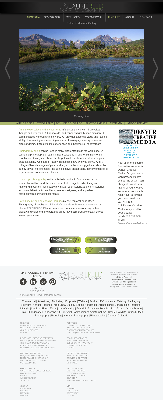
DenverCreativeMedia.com (133, 223)
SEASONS (24, 380)
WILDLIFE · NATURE (75, 368)
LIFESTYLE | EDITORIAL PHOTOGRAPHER (37, 348)
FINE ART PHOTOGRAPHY (31, 328)
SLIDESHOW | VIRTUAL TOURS (79, 343)
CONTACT (146, 17)
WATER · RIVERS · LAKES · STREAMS (35, 371)
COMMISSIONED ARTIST (77, 358)
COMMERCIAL (94, 17)
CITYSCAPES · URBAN (76, 373)
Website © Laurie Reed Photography (124, 272)
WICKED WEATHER (28, 378)
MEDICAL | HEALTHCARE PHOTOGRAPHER (38, 340)
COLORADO (25, 391)
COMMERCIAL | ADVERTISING (79, 325)
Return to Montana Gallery (81, 23)
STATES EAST (72, 391)
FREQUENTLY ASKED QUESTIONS (34, 356)
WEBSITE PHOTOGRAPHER (78, 328)
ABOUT (129, 17)
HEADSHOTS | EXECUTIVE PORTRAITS (36, 338)
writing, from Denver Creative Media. (124, 287)
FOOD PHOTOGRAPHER (77, 338)
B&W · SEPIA (72, 378)
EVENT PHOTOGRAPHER (77, 340)
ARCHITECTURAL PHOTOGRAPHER (35, 343)
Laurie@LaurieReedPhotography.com (73, 204)
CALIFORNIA (25, 388)
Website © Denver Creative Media (124, 275)
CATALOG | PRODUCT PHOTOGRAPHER (83, 332)
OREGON (24, 395)
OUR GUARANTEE (27, 363)
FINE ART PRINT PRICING (31, 353)
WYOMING (71, 388)
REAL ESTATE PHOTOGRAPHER (33, 345)
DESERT (23, 376)
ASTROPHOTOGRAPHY (76, 376)
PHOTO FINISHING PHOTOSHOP (34, 358)
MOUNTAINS (72, 363)
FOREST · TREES (27, 368)
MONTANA (24, 393)
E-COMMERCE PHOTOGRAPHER (80, 330)
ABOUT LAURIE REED (29, 330)
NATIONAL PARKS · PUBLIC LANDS (81, 380)
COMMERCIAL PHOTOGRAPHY (33, 325)
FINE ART (114, 17)
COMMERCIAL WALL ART (77, 345)
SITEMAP (70, 348)
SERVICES (73, 17)
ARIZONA (24, 386)
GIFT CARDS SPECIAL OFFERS (33, 360)
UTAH (69, 386)
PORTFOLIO (72, 323)
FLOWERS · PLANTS (28, 373)
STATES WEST (72, 393)
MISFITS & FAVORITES (76, 371)
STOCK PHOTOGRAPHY (77, 360)
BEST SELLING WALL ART (77, 356)
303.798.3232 (52, 17)
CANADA (70, 395)
